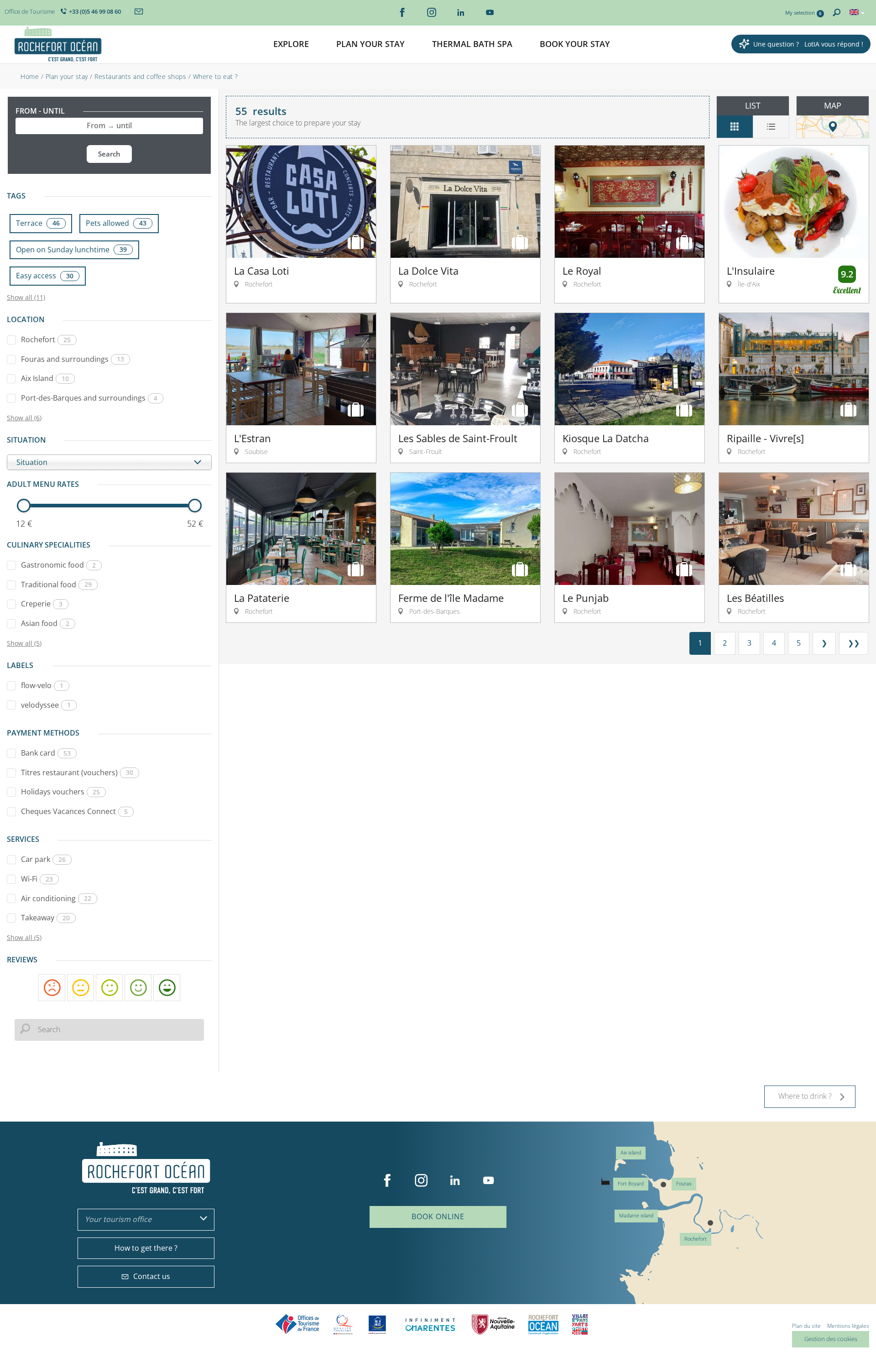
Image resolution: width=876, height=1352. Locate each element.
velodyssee (46, 705)
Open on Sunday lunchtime (71, 250)
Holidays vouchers (60, 792)
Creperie (42, 604)
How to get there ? (146, 1248)
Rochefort (46, 339)
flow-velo (42, 685)
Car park (43, 859)
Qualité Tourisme (343, 1324)
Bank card (46, 753)
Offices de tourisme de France (297, 1324)
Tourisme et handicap (377, 1324)
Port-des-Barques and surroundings (89, 398)
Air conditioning (56, 898)
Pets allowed (116, 223)
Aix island (630, 1153)
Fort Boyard (631, 1184)
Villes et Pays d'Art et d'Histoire (580, 1324)
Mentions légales (848, 1326)
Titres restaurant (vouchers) (77, 772)
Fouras (684, 1184)
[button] (291, 44)
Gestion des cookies (830, 1339)
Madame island (636, 1216)
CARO (543, 1324)
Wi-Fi (37, 879)
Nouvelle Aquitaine (493, 1324)
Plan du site (806, 1326)
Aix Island (45, 378)
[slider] (24, 505)
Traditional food (56, 584)
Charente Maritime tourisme (430, 1324)
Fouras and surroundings (72, 359)
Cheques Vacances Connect (74, 811)
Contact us (151, 1276)
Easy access (44, 276)
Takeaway (45, 918)
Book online (438, 1216)
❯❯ (854, 643)
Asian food (45, 623)
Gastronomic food (58, 565)
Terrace (38, 223)
